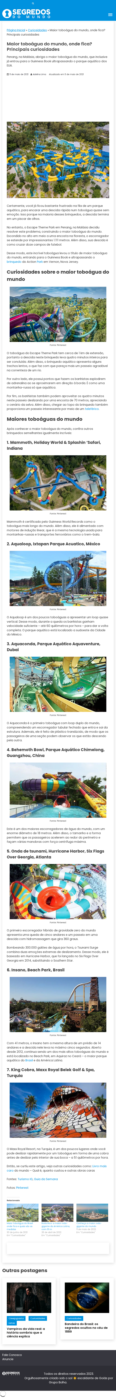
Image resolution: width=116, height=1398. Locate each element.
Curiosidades (37, 30)
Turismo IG (25, 1179)
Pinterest (22, 1188)
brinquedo (14, 262)
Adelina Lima (39, 74)
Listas (12, 1323)
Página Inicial (16, 30)
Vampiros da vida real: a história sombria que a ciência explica (26, 1332)
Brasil (29, 1060)
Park (40, 262)
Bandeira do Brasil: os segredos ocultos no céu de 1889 (86, 1328)
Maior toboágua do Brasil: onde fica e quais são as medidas (20, 1226)
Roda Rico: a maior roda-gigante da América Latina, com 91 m (56, 1226)
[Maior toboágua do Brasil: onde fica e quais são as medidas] (23, 1213)
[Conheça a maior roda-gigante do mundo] (92, 1213)
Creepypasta (16, 1318)
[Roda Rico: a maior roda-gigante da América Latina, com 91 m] (57, 1213)
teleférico (92, 409)
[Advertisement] (58, 99)
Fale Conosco (12, 1355)
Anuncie (7, 1359)
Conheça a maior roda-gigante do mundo (89, 1225)
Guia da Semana (46, 1179)
